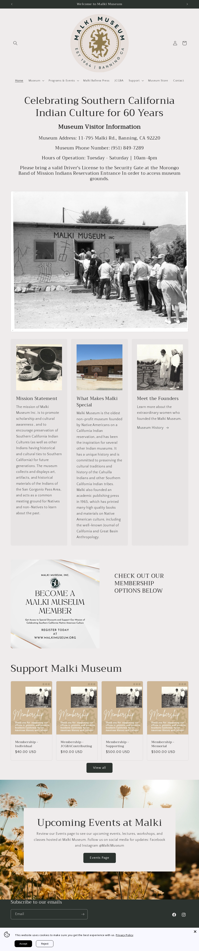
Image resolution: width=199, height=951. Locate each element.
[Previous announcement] (12, 4)
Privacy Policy (124, 935)
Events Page (99, 857)
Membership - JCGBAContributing (76, 744)
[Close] (195, 932)
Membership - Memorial (162, 744)
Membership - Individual (26, 744)
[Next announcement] (187, 4)
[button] (15, 43)
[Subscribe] (82, 914)
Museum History (150, 428)
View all (99, 767)
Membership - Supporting (117, 744)
